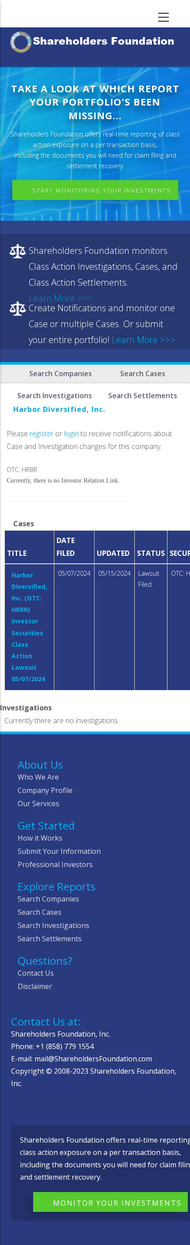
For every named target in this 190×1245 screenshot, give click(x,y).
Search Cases (142, 373)
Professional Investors (55, 864)
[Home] (95, 40)
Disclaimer (35, 986)
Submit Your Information (59, 851)
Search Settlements (50, 938)
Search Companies (60, 373)
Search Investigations (53, 925)
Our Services (38, 803)
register (41, 433)
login (71, 433)
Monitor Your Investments (117, 1203)
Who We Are (38, 777)
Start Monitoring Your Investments (101, 190)
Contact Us (36, 973)
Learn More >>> (144, 340)
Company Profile (45, 790)
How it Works (40, 838)
